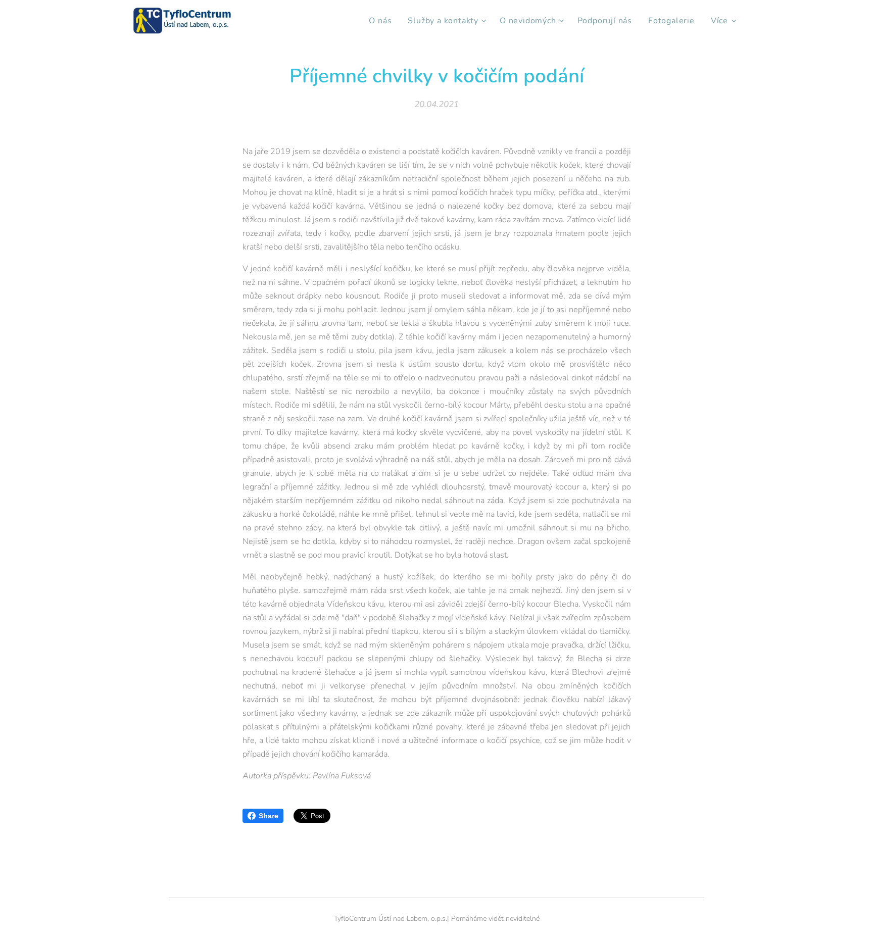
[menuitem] (383, 20)
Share (268, 816)
